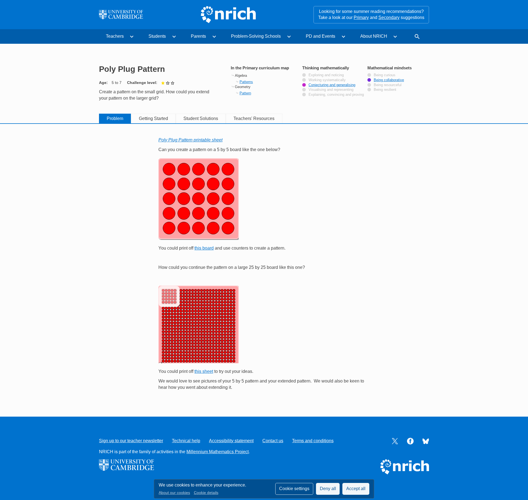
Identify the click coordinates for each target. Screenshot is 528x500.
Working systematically (327, 80)
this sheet (203, 371)
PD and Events (320, 36)
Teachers (115, 36)
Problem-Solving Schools (256, 36)
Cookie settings (294, 488)
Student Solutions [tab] (200, 118)
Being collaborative (389, 80)
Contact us (272, 440)
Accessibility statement (231, 440)
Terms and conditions (313, 440)
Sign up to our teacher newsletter (131, 440)
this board (204, 248)
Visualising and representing (331, 90)
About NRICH (373, 36)
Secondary (389, 17)
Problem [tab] (115, 118)
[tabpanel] (264, 263)
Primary (361, 17)
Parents (198, 36)
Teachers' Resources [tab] (253, 118)
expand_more (131, 36)
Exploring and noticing (326, 75)
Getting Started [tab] (153, 118)
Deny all (328, 488)
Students (157, 36)
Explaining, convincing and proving (336, 95)
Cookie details (206, 493)
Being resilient (385, 90)
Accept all (355, 488)
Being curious (384, 75)
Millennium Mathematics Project (217, 451)
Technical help (186, 440)
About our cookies (174, 493)
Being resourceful (388, 85)
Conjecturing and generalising (332, 85)
